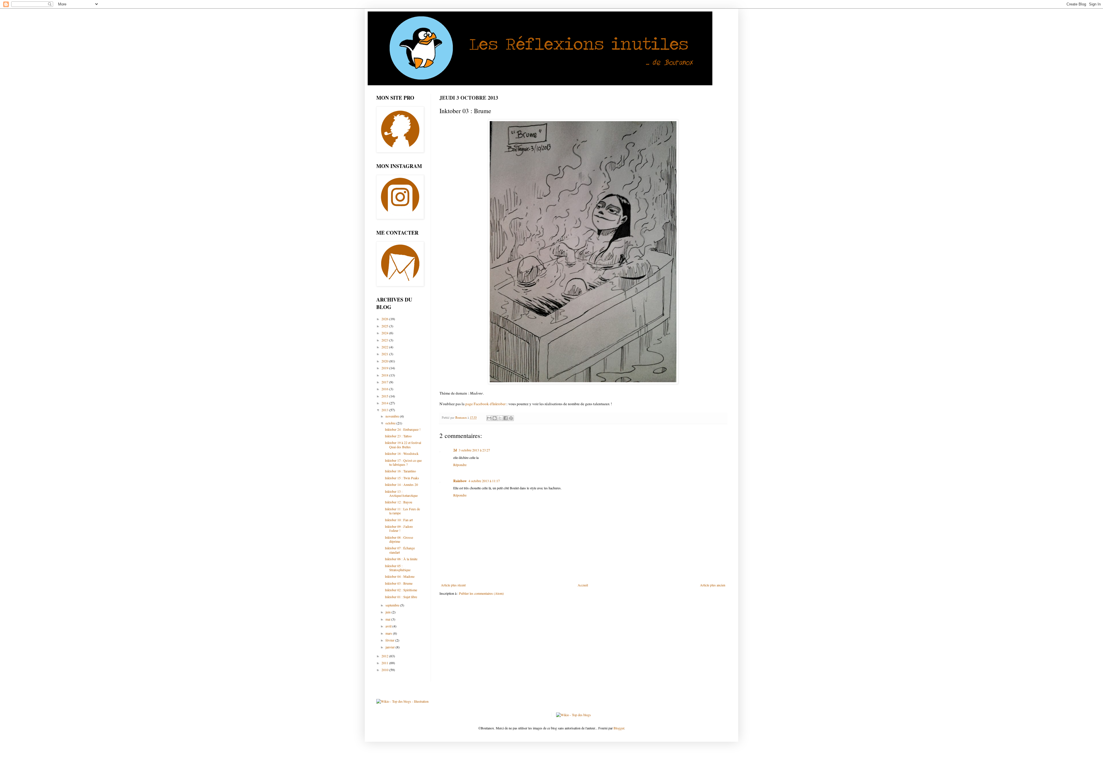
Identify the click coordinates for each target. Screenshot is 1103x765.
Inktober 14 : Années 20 (401, 484)
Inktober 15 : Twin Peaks (402, 478)
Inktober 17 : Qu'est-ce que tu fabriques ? (403, 462)
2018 (385, 375)
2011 (385, 662)
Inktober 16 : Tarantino (400, 471)
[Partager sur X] (500, 418)
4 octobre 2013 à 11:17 (484, 480)
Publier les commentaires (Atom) (481, 593)
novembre (392, 416)
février (390, 640)
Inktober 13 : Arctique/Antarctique (401, 493)
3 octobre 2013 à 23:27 (474, 450)
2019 (385, 368)
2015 (385, 396)
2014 (385, 403)
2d (455, 450)
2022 (385, 347)
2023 (385, 340)
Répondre (459, 464)
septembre (392, 605)
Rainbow (460, 480)
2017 (385, 382)
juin (388, 612)
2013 (385, 409)
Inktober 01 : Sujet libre (401, 596)
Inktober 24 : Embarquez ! (403, 429)
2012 (385, 656)
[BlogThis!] (494, 418)
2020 (385, 361)
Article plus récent (453, 585)
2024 (385, 333)
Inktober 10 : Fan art (399, 519)
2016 (385, 389)
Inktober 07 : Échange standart (400, 550)
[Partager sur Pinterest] (511, 418)
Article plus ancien (712, 585)
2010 (385, 669)
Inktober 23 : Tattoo (398, 436)
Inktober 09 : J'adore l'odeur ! (399, 528)
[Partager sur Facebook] (505, 418)
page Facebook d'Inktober (485, 403)
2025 (385, 326)
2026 (385, 318)
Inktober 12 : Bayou (398, 502)
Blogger (619, 728)
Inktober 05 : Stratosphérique (397, 567)
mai (388, 619)
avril (388, 626)
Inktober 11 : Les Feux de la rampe (402, 511)
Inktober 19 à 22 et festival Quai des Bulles (403, 444)
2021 (385, 353)
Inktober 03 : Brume (398, 583)
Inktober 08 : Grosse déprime (399, 539)
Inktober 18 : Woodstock (402, 453)
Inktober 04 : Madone (399, 576)
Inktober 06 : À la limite (401, 559)
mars (389, 633)
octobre (390, 423)
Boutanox (461, 418)
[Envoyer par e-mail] (489, 418)
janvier (390, 647)
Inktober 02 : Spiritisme (401, 590)
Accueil (583, 585)
